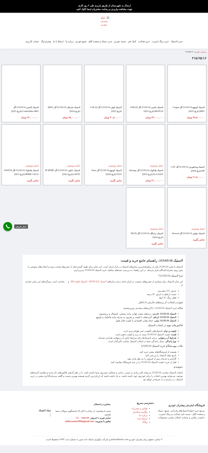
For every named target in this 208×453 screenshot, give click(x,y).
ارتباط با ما (58, 41)
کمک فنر (132, 41)
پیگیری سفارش (140, 412)
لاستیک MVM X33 (98, 281)
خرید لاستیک (177, 41)
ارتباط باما (142, 418)
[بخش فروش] (7, 226)
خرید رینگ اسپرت (160, 41)
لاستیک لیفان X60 (79, 281)
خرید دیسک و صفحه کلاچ (100, 41)
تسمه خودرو (120, 41)
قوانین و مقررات (139, 408)
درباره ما (69, 41)
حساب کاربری (32, 41)
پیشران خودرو (200, 52)
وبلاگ (144, 422)
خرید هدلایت (144, 41)
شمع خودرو (81, 41)
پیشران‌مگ (46, 41)
